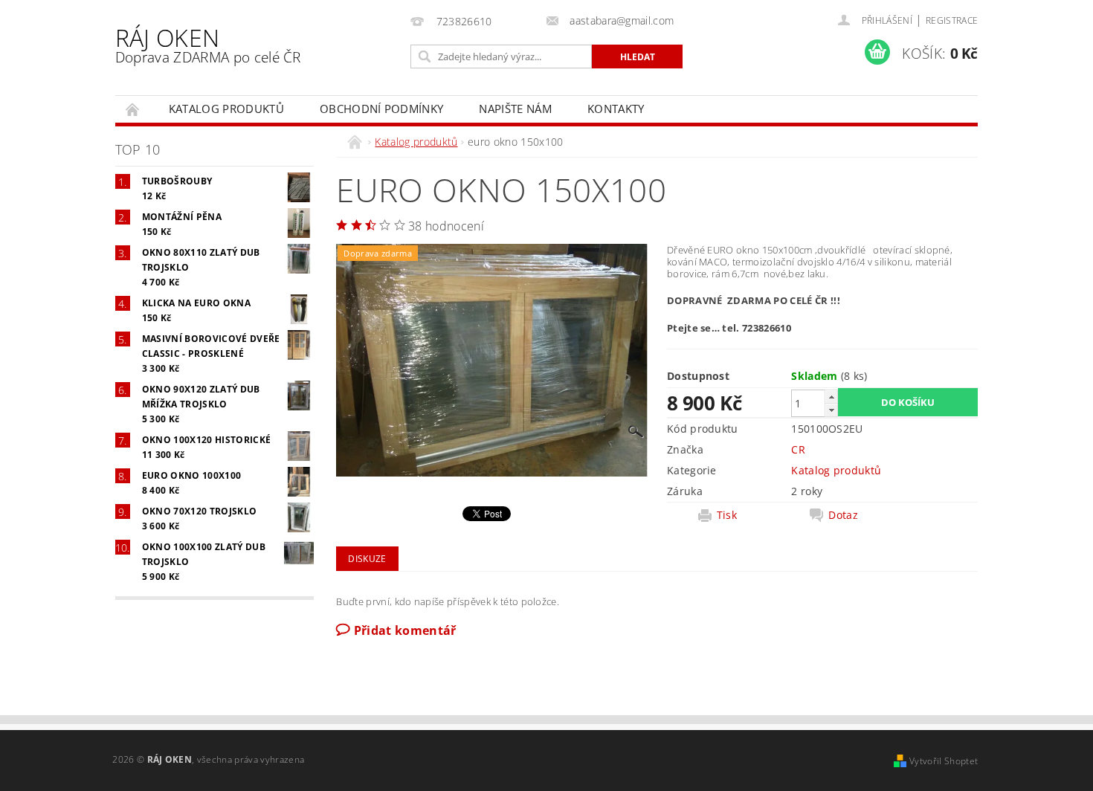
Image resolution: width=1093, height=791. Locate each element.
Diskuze (367, 558)
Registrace (952, 20)
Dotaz (843, 515)
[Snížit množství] (831, 410)
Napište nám (515, 108)
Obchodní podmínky (381, 108)
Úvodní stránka (133, 109)
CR (798, 449)
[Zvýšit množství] (831, 397)
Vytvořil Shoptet (943, 761)
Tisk (727, 515)
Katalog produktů (226, 108)
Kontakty (616, 108)
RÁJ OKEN (208, 44)
